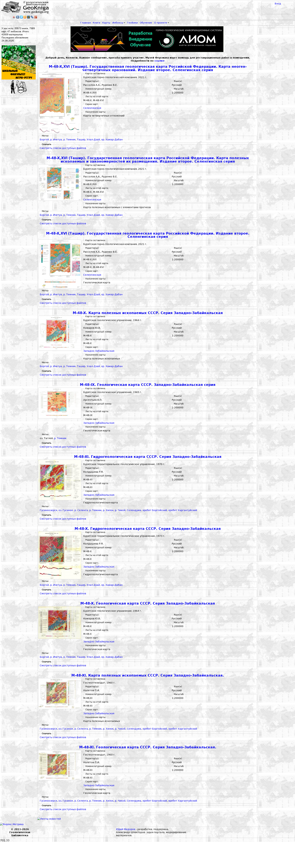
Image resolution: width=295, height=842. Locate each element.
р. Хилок (108, 510)
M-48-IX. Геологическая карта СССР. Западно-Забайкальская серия (147, 385)
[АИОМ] (147, 39)
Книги (96, 22)
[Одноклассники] (25, 17)
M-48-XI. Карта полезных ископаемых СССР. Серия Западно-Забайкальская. (147, 675)
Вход (278, 3)
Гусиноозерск (48, 510)
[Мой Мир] (28, 17)
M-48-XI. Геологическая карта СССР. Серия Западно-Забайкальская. (147, 747)
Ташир (81, 139)
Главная (85, 22)
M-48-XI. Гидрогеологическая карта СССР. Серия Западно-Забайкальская (147, 457)
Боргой (44, 139)
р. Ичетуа (56, 139)
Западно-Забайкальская (98, 351)
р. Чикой (120, 510)
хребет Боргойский (155, 510)
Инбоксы (117, 22)
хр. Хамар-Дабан (112, 139)
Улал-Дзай (93, 139)
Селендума (134, 510)
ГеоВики (132, 22)
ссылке (159, 60)
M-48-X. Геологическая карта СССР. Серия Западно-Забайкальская (147, 603)
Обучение (146, 22)
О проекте (160, 22)
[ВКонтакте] (18, 17)
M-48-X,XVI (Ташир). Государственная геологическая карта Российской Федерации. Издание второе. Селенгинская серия (147, 235)
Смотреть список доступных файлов (63, 148)
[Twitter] (21, 17)
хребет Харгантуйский (182, 510)
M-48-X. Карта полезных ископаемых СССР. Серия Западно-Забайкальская (148, 313)
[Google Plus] (36, 17)
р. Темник (69, 139)
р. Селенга (81, 510)
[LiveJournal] (32, 17)
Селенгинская (92, 108)
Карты (106, 22)
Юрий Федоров (125, 829)
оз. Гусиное (66, 510)
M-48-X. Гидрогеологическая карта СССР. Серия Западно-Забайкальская (148, 529)
